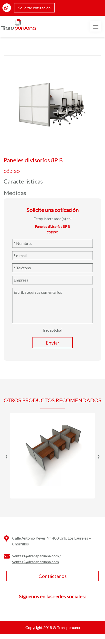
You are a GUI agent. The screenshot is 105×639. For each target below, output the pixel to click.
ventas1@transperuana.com (35, 555)
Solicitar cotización (34, 7)
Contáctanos (53, 576)
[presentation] (6, 455)
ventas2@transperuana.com (35, 561)
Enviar (53, 343)
